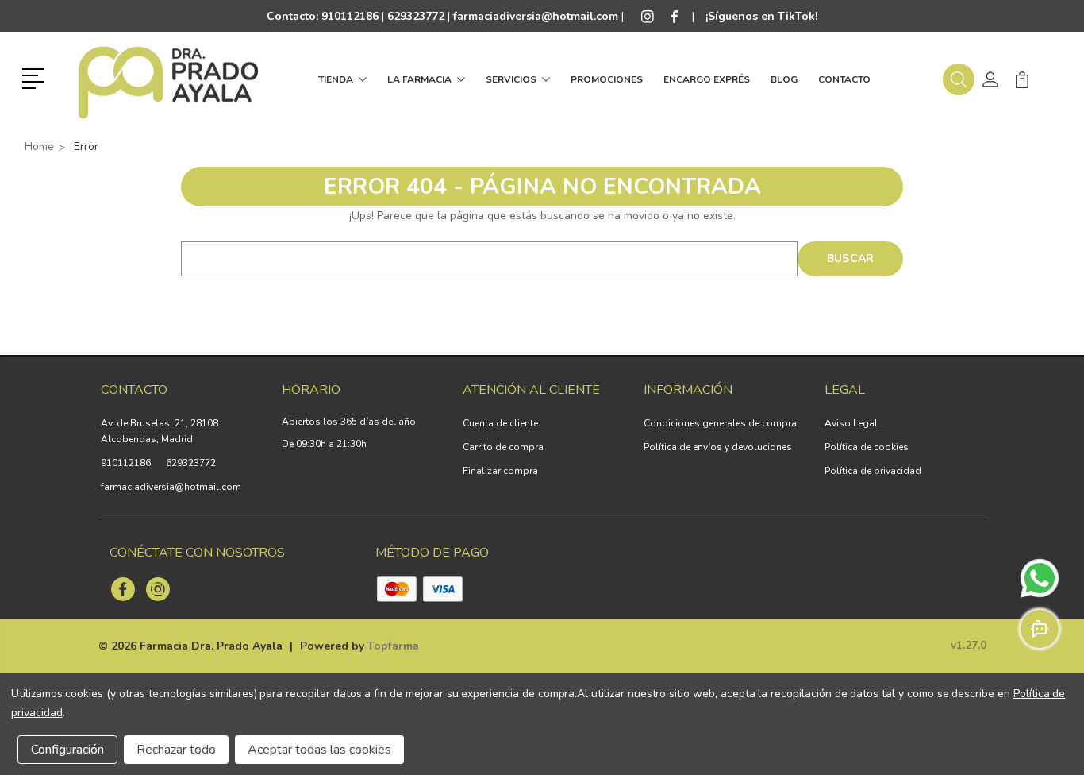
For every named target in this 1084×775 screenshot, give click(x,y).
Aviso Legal (851, 423)
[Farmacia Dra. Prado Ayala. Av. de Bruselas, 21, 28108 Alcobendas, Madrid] (168, 79)
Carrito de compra (503, 447)
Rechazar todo (176, 749)
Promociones (607, 79)
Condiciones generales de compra (720, 423)
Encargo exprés (706, 79)
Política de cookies (867, 447)
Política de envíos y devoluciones (718, 447)
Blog (784, 79)
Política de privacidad (873, 471)
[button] (36, 77)
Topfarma (393, 646)
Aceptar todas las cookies (319, 749)
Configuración (67, 749)
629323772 (191, 463)
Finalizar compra (500, 471)
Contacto (844, 79)
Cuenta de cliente (500, 423)
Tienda (335, 79)
